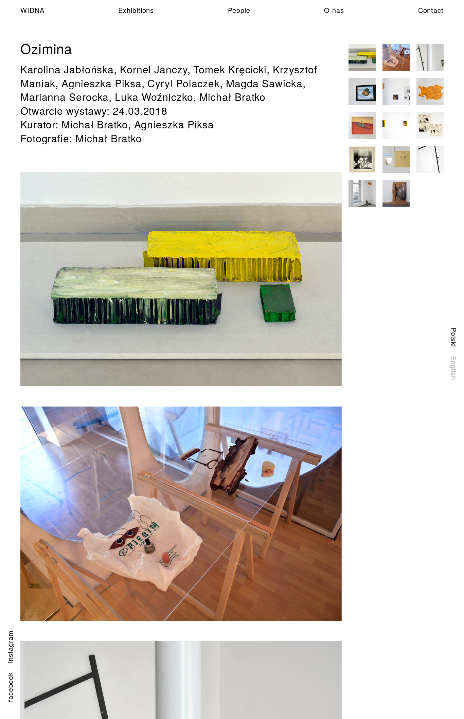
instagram (10, 646)
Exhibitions (136, 10)
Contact (431, 10)
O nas (334, 10)
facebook (10, 687)
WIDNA (32, 10)
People (239, 10)
